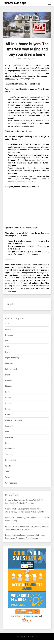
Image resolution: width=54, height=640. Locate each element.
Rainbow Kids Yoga (14, 3)
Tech (7, 471)
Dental (7, 352)
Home (7, 414)
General (8, 403)
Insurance (9, 426)
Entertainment (11, 369)
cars (7, 340)
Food (7, 392)
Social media (10, 460)
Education (9, 363)
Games (8, 397)
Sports (8, 466)
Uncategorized (11, 483)
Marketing (9, 437)
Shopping (9, 454)
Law (7, 432)
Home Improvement (13, 420)
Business (9, 335)
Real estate (10, 449)
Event (7, 375)
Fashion (8, 380)
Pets (7, 443)
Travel (7, 477)
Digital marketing (12, 358)
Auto (7, 323)
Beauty (8, 329)
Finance (8, 386)
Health (8, 409)
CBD (7, 346)
